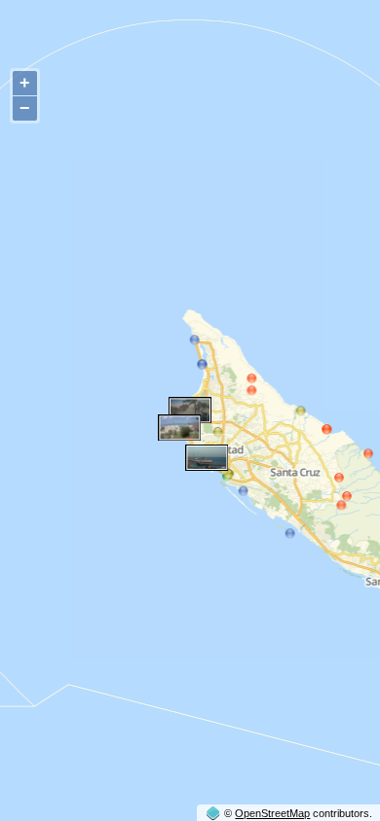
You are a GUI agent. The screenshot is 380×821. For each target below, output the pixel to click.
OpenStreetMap (272, 813)
